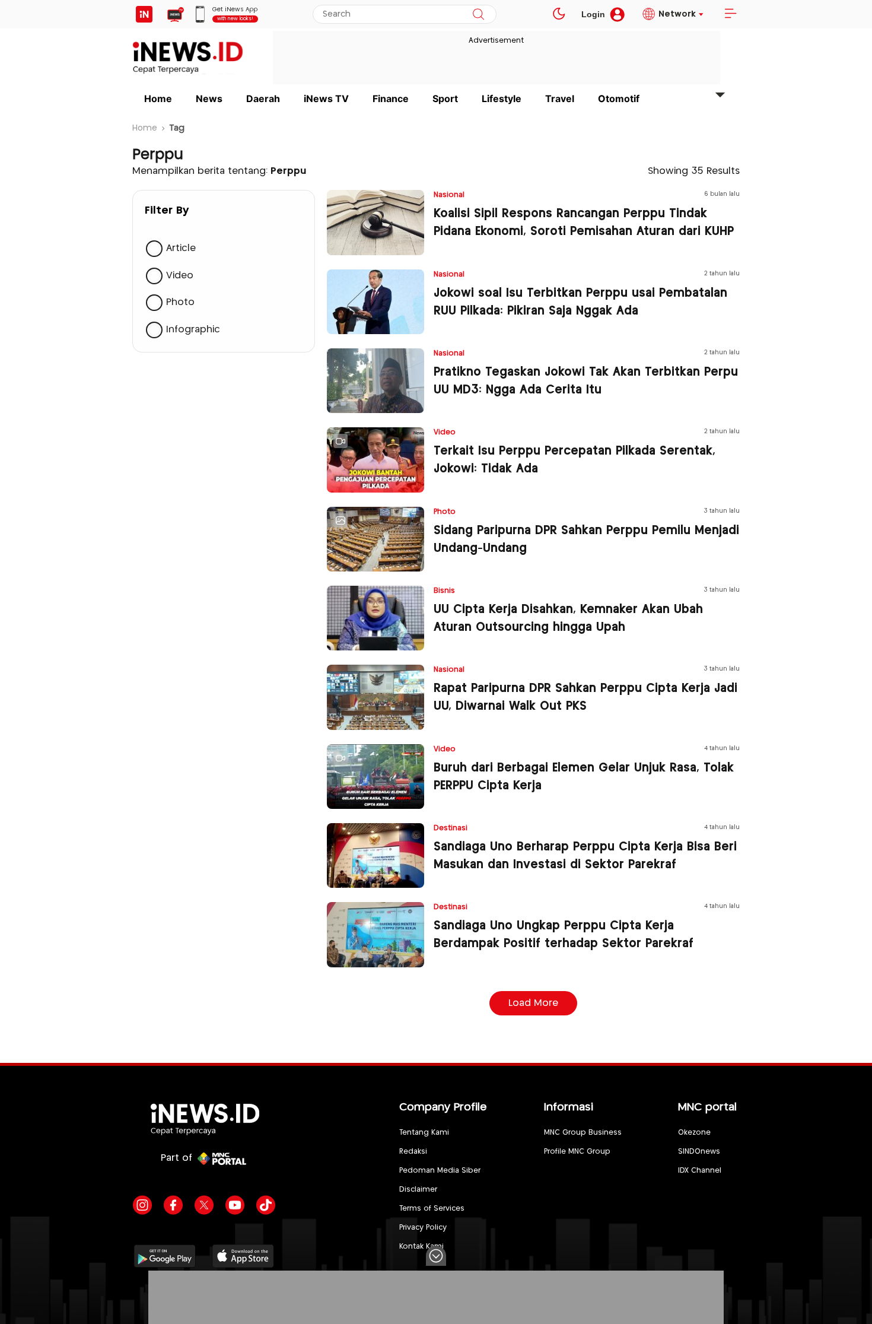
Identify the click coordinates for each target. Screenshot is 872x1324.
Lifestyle (501, 98)
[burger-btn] (730, 14)
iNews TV (326, 98)
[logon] (144, 14)
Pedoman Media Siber (439, 1170)
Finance (391, 98)
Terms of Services (431, 1208)
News (209, 98)
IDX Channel (699, 1170)
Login (593, 14)
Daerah (263, 98)
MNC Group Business (583, 1132)
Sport (445, 98)
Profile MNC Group (577, 1151)
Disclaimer (418, 1189)
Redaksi (413, 1151)
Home (158, 98)
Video (179, 275)
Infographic (193, 329)
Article (181, 248)
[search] (478, 14)
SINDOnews (699, 1151)
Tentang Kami (424, 1132)
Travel (559, 98)
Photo (180, 302)
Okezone (694, 1132)
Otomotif (618, 98)
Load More (533, 1003)
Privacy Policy (423, 1227)
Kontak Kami (421, 1246)
